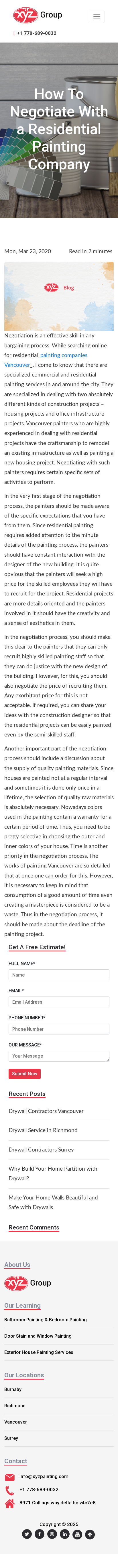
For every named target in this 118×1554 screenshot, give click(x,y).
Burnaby (12, 1389)
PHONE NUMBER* (27, 1017)
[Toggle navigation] (97, 16)
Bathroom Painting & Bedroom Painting (45, 1319)
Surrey (11, 1438)
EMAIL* (16, 990)
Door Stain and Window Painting (38, 1336)
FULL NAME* (22, 963)
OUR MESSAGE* (25, 1045)
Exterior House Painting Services (38, 1352)
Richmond (14, 1405)
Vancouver (15, 1422)
